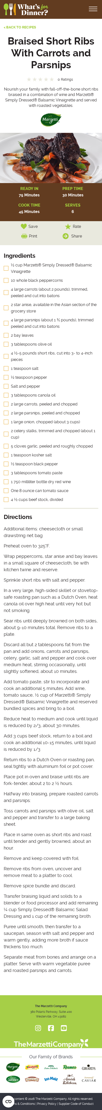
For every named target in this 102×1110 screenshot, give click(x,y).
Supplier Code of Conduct (76, 1104)
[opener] (93, 9)
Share (76, 236)
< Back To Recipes (20, 27)
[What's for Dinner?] (51, 1041)
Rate (77, 226)
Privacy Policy (46, 1104)
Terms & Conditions (21, 1104)
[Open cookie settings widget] (8, 1102)
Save (33, 226)
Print (33, 236)
